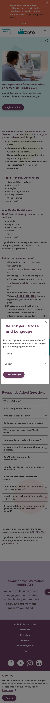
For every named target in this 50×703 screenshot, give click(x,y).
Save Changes (14, 374)
